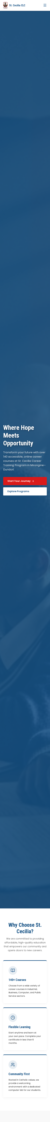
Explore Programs (18, 491)
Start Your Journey (19, 481)
